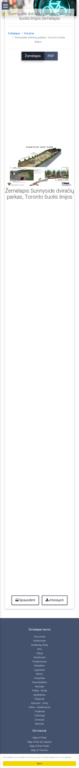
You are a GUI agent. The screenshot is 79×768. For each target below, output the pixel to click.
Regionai (39, 698)
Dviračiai (29, 33)
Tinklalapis (14, 33)
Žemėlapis (33, 56)
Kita (39, 648)
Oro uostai (39, 636)
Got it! (39, 763)
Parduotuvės (40, 661)
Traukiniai (39, 711)
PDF (51, 56)
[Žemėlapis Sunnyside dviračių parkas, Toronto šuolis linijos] (39, 165)
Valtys (39, 653)
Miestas (39, 723)
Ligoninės (39, 669)
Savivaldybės (39, 682)
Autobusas (40, 657)
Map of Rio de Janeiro (40, 741)
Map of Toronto (39, 750)
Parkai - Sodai (39, 690)
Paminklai (39, 678)
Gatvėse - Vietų (39, 703)
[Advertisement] (39, 100)
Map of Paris (39, 737)
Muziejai (39, 686)
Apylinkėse (39, 694)
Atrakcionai (39, 640)
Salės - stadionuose (40, 707)
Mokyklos (39, 665)
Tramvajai (39, 715)
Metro (39, 673)
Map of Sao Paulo (39, 745)
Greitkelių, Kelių (39, 644)
